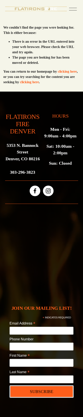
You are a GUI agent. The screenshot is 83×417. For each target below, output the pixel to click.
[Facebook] (35, 191)
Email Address (22, 323)
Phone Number (21, 339)
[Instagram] (48, 191)
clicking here (67, 71)
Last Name (19, 372)
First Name (20, 355)
